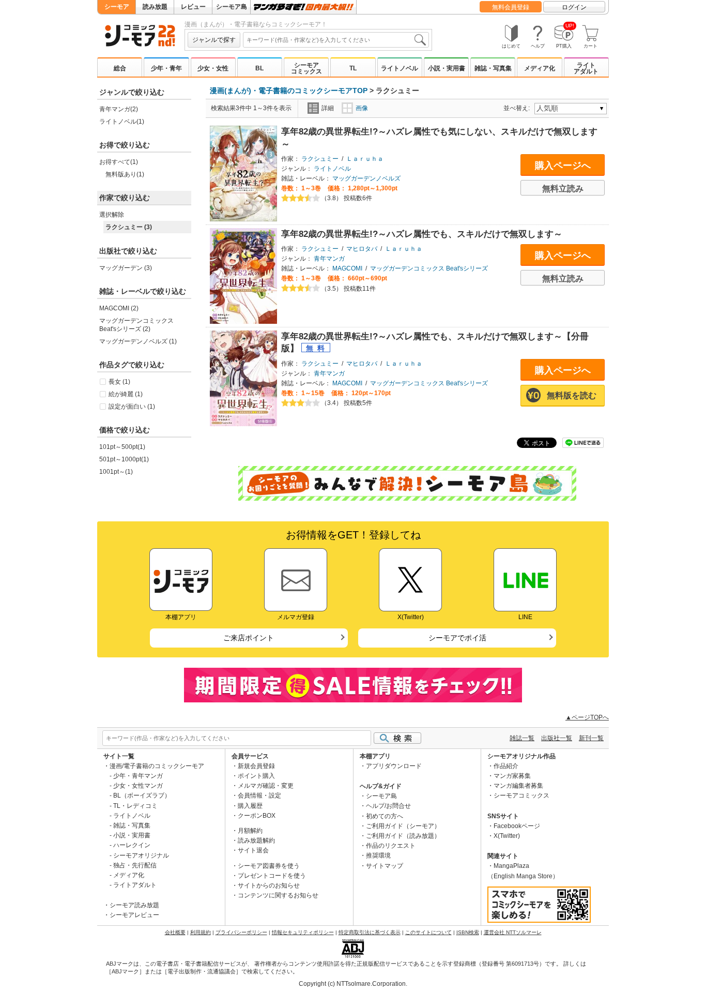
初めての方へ (384, 816)
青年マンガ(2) (118, 109)
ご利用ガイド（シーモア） (403, 826)
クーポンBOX (256, 815)
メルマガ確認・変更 (266, 785)
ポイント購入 (256, 775)
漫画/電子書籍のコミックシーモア (157, 766)
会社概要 (175, 932)
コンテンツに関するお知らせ (278, 895)
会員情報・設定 (259, 795)
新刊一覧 (591, 738)
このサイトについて (428, 932)
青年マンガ (329, 258)
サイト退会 (253, 850)
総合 (120, 68)
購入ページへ (563, 165)
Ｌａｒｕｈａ (364, 158)
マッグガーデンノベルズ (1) (138, 341)
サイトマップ (384, 865)
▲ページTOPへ (587, 717)
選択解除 (111, 214)
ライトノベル (399, 68)
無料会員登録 (510, 7)
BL (259, 68)
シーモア (116, 6)
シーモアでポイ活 (457, 638)
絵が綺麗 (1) (126, 394)
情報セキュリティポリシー (303, 932)
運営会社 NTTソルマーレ (513, 932)
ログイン (574, 7)
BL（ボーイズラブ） (142, 795)
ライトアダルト (586, 68)
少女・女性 (212, 68)
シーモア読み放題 (134, 905)
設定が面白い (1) (132, 406)
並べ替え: (518, 108)
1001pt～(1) (116, 471)
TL (353, 68)
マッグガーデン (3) (125, 268)
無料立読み (563, 188)
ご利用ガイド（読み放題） (403, 835)
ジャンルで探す (214, 39)
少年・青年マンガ (138, 775)
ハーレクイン (131, 845)
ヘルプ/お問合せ (388, 805)
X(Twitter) (507, 835)
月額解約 (250, 830)
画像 (362, 108)
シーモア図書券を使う (269, 865)
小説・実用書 (446, 68)
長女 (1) (119, 381)
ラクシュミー (320, 158)
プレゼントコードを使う (272, 875)
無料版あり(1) (124, 174)
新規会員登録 (256, 766)
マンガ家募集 (512, 775)
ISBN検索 (467, 932)
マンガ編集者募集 (518, 785)
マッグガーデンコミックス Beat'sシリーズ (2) (136, 325)
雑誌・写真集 (493, 68)
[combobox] (336, 40)
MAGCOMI (347, 268)
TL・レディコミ (135, 805)
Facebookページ (517, 826)
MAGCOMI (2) (119, 308)
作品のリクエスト (391, 845)
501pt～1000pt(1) (124, 459)
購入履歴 (250, 805)
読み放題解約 (256, 840)
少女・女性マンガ (138, 785)
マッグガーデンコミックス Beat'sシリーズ (429, 268)
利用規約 (200, 932)
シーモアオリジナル (141, 855)
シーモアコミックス (306, 68)
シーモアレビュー (134, 915)
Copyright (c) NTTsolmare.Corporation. (353, 983)
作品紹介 (506, 766)
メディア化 (539, 68)
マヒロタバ (361, 248)
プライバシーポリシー (241, 932)
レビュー (193, 6)
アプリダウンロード (394, 766)
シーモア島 (231, 6)
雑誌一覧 (522, 738)
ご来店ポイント (248, 638)
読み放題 (155, 6)
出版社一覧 (556, 738)
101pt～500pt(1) (122, 447)
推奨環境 (378, 855)
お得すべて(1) (118, 162)
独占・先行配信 (135, 865)
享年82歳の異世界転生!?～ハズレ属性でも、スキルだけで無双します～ (421, 234)
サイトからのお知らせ (269, 885)
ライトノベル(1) (121, 121)
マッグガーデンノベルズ (366, 178)
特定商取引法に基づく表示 (370, 932)
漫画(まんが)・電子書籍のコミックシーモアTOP (288, 90)
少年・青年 (166, 68)
